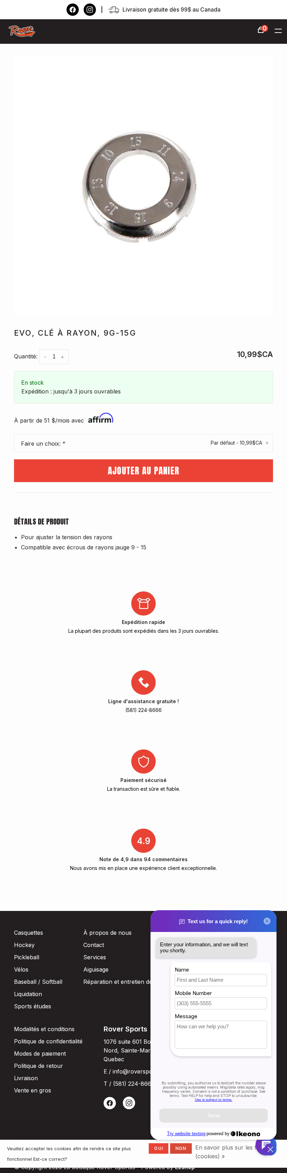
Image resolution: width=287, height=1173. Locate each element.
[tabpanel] (143, 185)
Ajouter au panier (143, 470)
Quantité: (25, 356)
